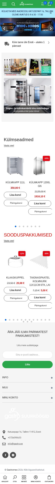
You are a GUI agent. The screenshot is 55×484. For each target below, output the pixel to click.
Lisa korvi (15, 195)
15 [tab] (31, 321)
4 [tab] (27, 226)
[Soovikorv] (42, 4)
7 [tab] (39, 226)
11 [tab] (45, 320)
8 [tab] (33, 320)
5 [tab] (31, 226)
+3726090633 (14, 437)
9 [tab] (37, 320)
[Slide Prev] (6, 43)
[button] (15, 479)
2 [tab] (19, 226)
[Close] (51, 13)
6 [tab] (35, 226)
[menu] (4, 4)
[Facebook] (5, 455)
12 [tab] (49, 320)
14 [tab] (27, 321)
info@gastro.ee (15, 443)
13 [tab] (23, 321)
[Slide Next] (48, 43)
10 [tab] (41, 320)
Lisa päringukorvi (16, 203)
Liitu (27, 364)
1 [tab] (15, 226)
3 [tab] (23, 226)
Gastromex (12, 470)
